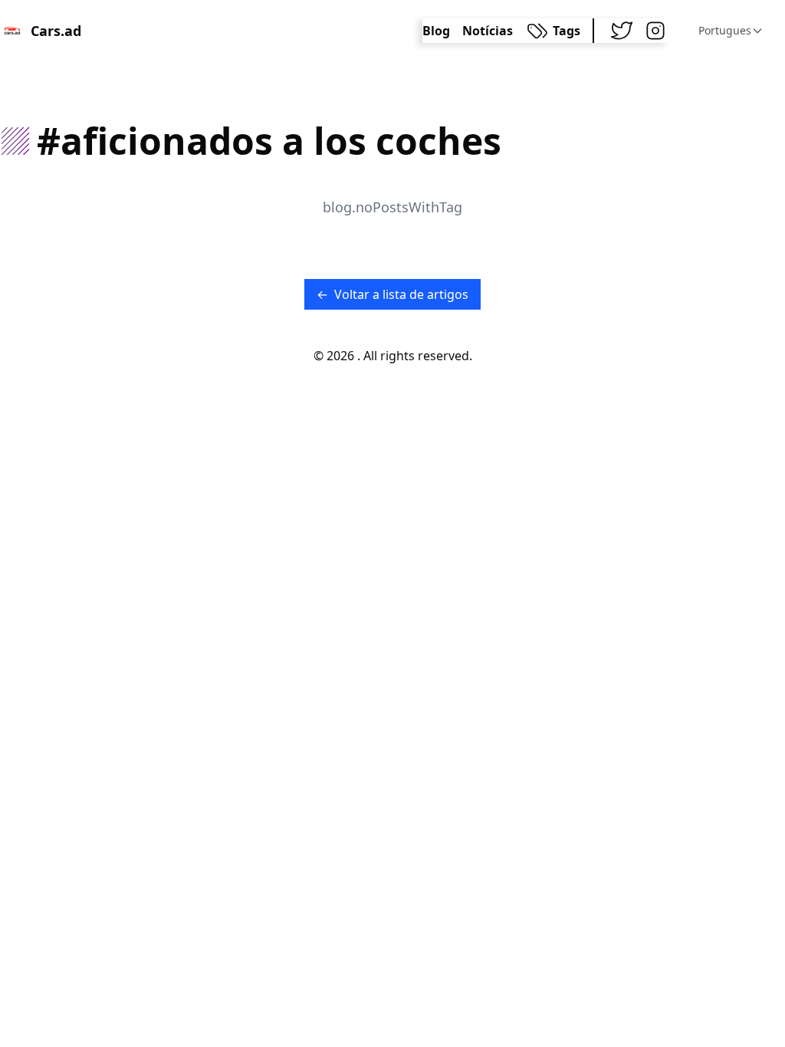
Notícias (487, 30)
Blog (436, 30)
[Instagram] (655, 30)
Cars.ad (56, 30)
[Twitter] (621, 30)
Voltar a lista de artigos (392, 294)
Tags (566, 30)
